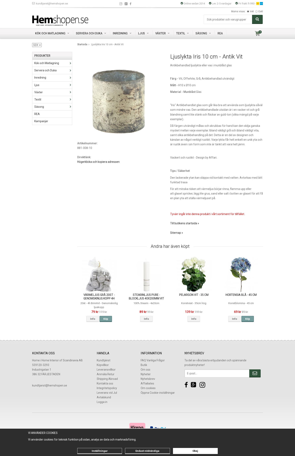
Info (92, 318)
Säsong (201, 33)
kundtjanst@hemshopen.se (52, 3)
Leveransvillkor (106, 369)
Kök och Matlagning (50, 33)
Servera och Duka (89, 33)
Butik (144, 365)
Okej (195, 450)
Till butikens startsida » (184, 223)
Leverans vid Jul (107, 392)
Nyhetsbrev (148, 378)
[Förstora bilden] (119, 93)
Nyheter (146, 374)
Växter (160, 33)
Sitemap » (176, 232)
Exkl (260, 11)
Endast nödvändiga (147, 450)
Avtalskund (104, 397)
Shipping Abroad (107, 378)
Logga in (102, 402)
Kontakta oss (105, 383)
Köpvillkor (103, 365)
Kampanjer (41, 121)
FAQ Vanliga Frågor (153, 360)
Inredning (120, 33)
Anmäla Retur (105, 374)
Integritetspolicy (107, 388)
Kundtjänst (103, 360)
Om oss (145, 369)
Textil (180, 33)
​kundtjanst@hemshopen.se (49, 385)
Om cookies (148, 388)
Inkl (252, 11)
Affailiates (147, 383)
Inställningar (100, 450)
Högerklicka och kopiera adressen (98, 161)
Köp (105, 318)
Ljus (141, 33)
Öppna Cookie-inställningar (158, 392)
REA (220, 33)
